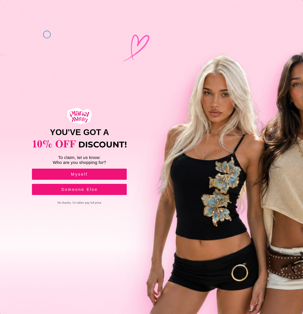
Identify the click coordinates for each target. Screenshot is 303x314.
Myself (79, 174)
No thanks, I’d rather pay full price (79, 202)
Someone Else (79, 189)
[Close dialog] (46, 34)
